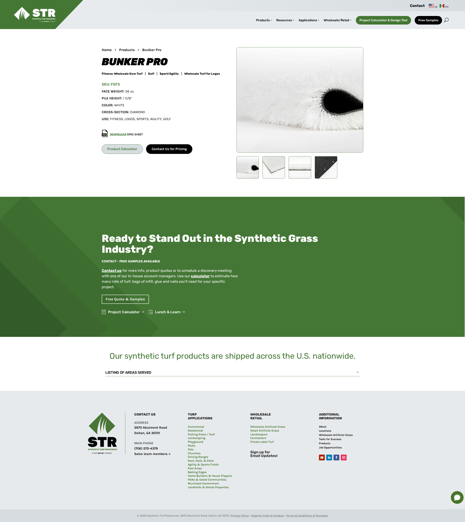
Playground (195, 442)
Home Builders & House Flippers (210, 475)
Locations (325, 430)
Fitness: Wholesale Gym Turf (122, 73)
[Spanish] (444, 5)
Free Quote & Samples (125, 299)
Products (127, 50)
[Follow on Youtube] (322, 457)
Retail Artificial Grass (264, 430)
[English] (433, 5)
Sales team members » (152, 454)
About (322, 426)
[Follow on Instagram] (344, 457)
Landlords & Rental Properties (208, 487)
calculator (200, 276)
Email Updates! (264, 456)
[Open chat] (457, 497)
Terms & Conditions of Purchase (307, 515)
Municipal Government (203, 483)
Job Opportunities (330, 447)
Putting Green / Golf (201, 434)
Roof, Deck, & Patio (201, 460)
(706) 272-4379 (146, 448)
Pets (190, 449)
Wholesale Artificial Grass (267, 426)
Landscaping (196, 438)
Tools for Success (330, 439)
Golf (151, 73)
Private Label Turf (262, 442)
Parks (191, 445)
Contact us (112, 270)
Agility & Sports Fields (203, 464)
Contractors (258, 438)
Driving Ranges (198, 457)
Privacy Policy (240, 515)
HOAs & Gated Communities (207, 479)
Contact (417, 5)
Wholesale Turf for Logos (202, 73)
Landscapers (258, 434)
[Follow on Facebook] (336, 457)
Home (107, 50)
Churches (194, 453)
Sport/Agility (169, 73)
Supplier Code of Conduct (267, 515)
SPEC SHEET (126, 134)
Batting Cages (197, 472)
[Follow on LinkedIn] (329, 457)
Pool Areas (195, 468)
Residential (195, 430)
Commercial (196, 426)
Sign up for (260, 452)
